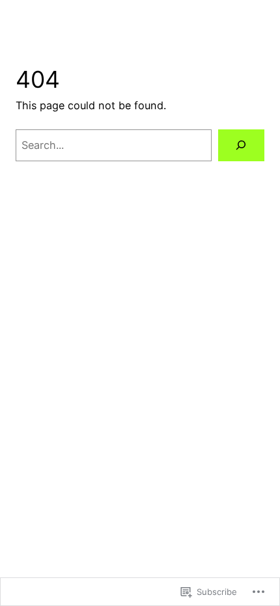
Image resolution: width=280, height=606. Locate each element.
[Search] (241, 145)
